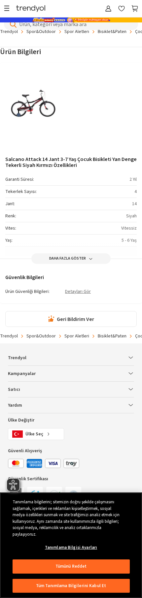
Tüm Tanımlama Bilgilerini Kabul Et (71, 586)
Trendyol (9, 31)
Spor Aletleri (76, 31)
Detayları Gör (78, 292)
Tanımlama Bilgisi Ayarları (71, 548)
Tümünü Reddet (71, 566)
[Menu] (8, 9)
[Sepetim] (134, 9)
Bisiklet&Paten (112, 31)
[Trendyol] (30, 9)
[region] (71, 545)
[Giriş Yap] (108, 9)
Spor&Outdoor (41, 31)
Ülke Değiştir (21, 420)
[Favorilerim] (121, 9)
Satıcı (14, 389)
